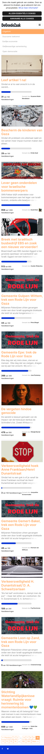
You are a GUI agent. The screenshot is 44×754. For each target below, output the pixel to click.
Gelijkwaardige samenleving (14, 46)
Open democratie (9, 51)
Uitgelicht (6, 31)
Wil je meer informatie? (28, 8)
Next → (35, 741)
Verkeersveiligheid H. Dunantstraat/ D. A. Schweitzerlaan (17, 585)
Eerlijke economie (9, 41)
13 (11, 741)
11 (3, 741)
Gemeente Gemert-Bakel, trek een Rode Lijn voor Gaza (21, 525)
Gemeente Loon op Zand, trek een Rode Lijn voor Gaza (20, 641)
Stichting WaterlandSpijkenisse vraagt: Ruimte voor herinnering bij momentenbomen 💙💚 (19, 699)
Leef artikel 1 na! (13, 80)
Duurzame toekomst (11, 36)
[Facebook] (2, 749)
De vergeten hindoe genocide (16, 411)
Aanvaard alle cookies (22, 19)
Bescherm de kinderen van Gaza (21, 132)
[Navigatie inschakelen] (40, 25)
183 (28, 741)
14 (15, 741)
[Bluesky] (8, 749)
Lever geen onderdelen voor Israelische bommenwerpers (19, 186)
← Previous (7, 738)
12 (7, 741)
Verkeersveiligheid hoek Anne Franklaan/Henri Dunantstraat (19, 469)
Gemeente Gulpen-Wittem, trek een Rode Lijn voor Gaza (22, 299)
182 (23, 741)
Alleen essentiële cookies (22, 13)
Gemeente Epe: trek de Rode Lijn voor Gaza (19, 354)
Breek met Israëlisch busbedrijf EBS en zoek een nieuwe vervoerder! (19, 243)
